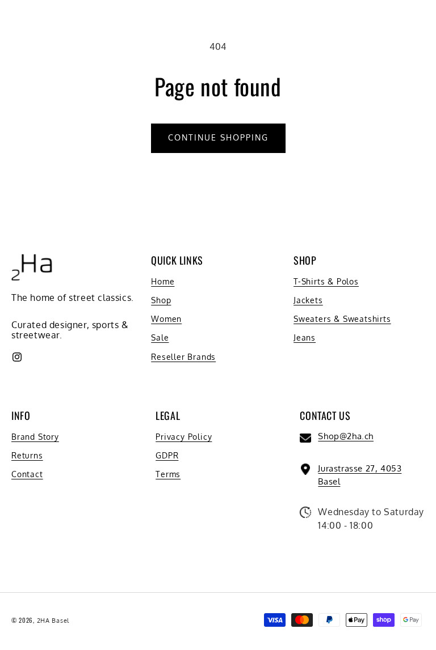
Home (162, 281)
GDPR (167, 455)
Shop (161, 300)
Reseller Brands (183, 357)
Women (166, 319)
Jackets (308, 300)
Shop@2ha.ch (346, 436)
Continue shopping (218, 137)
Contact (27, 474)
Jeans (305, 337)
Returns (27, 455)
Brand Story (35, 436)
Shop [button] (305, 260)
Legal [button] (168, 415)
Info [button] (20, 415)
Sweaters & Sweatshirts (342, 319)
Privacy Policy (184, 436)
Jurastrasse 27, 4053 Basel (359, 475)
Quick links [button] (177, 260)
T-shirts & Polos (326, 281)
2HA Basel (53, 620)
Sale (160, 337)
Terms (168, 474)
